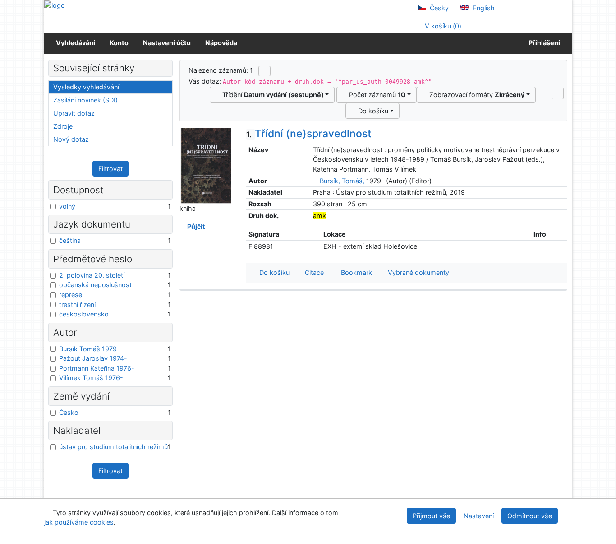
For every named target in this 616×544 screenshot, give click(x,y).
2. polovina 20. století (91, 275)
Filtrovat (110, 168)
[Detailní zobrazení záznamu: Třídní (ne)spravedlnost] (206, 165)
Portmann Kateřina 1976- (96, 368)
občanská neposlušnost (95, 284)
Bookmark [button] (354, 272)
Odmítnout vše (529, 516)
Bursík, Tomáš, (342, 181)
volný (67, 206)
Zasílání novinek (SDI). (86, 100)
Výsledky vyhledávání (86, 87)
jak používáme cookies (79, 522)
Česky (438, 8)
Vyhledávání (75, 42)
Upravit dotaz (74, 113)
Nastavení (479, 516)
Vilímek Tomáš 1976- (91, 377)
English (483, 8)
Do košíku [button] (273, 272)
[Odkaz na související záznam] (315, 181)
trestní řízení (77, 304)
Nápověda (221, 42)
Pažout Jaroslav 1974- (93, 358)
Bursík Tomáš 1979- (89, 349)
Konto (119, 42)
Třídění (271, 94)
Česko (68, 412)
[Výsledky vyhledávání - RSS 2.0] (264, 71)
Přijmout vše (431, 516)
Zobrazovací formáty (475, 94)
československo (84, 314)
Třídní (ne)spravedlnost (309, 133)
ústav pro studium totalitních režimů (113, 447)
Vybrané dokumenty (417, 272)
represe (70, 294)
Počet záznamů (375, 94)
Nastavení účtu (167, 42)
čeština (70, 240)
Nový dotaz (71, 139)
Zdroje (63, 126)
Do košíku (371, 111)
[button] (558, 93)
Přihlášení (543, 42)
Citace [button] (313, 272)
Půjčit (194, 226)
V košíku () (442, 26)
